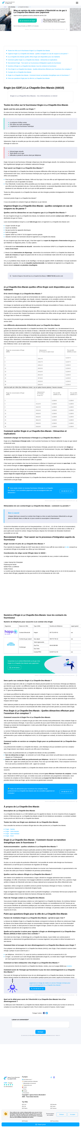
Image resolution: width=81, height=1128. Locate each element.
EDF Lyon (24, 1104)
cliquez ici (58, 1035)
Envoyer (40, 1032)
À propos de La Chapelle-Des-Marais (19, 72)
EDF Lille (24, 1106)
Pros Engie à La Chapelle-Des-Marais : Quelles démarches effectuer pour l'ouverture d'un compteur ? (40, 69)
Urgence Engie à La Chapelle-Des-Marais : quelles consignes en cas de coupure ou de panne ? (38, 53)
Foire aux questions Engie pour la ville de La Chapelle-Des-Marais (29, 78)
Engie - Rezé (9, 836)
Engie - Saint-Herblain (12, 833)
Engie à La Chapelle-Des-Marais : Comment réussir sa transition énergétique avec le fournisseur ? (39, 75)
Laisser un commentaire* (20, 1019)
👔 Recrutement (25, 1092)
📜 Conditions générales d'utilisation (30, 1081)
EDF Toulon (52, 1106)
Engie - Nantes (10, 829)
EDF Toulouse (53, 1108)
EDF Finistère (25, 1121)
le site (67, 547)
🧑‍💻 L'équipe (24, 1091)
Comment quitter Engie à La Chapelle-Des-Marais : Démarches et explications (32, 60)
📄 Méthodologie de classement (29, 1083)
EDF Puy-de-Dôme (54, 1121)
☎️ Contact (24, 1087)
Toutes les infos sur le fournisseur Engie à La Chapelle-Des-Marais (29, 50)
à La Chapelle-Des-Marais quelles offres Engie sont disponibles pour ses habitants (34, 57)
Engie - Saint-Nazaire (12, 831)
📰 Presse (24, 1089)
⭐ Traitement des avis (27, 1085)
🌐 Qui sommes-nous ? (27, 1079)
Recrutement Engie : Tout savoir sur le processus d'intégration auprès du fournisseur (34, 63)
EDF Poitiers (24, 1108)
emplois (69, 966)
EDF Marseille (53, 1104)
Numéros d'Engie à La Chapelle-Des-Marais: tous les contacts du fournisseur (32, 66)
